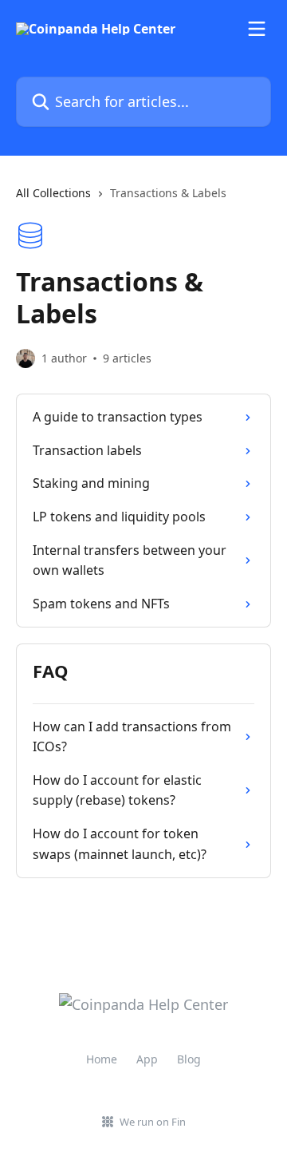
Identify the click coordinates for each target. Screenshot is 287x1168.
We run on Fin (153, 1122)
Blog (189, 1059)
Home (101, 1059)
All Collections (53, 192)
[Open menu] (256, 28)
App (147, 1059)
